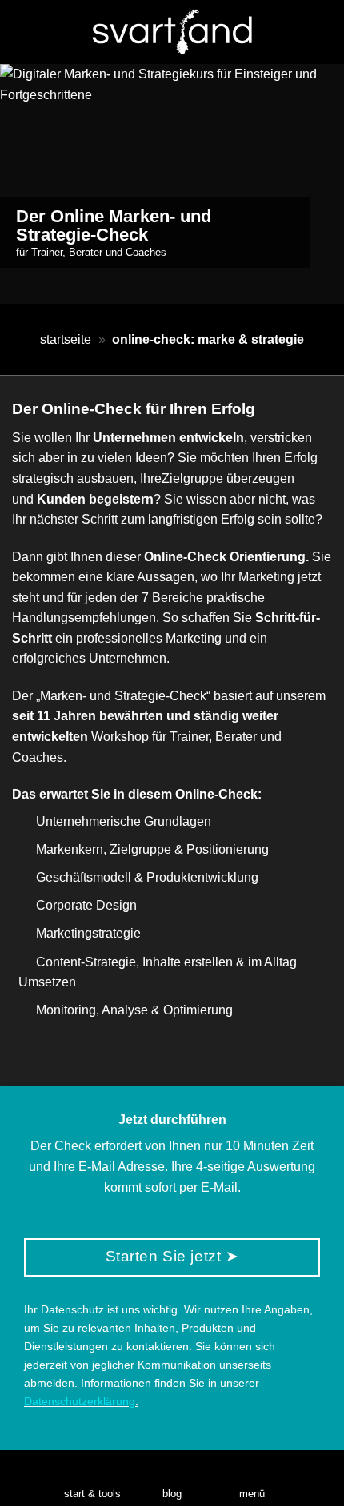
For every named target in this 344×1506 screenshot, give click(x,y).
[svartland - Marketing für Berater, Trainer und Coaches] (172, 32)
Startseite (65, 339)
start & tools (92, 1494)
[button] (252, 1478)
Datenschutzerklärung (79, 1401)
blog (172, 1494)
